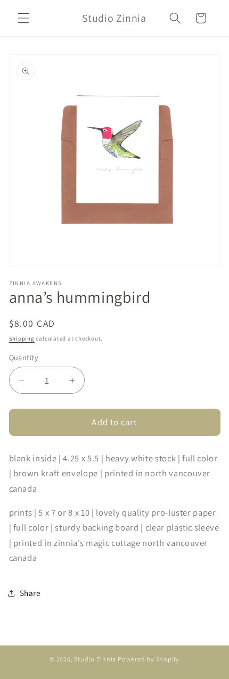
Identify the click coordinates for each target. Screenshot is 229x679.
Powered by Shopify (148, 659)
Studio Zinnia (95, 659)
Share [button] (30, 592)
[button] (23, 18)
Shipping (22, 338)
